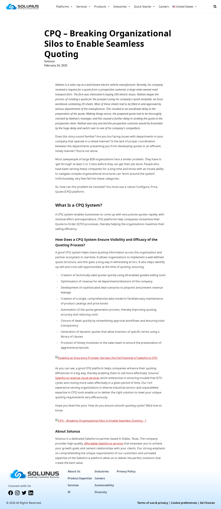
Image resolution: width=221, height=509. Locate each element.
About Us (74, 471)
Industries (102, 471)
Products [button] (100, 6)
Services (73, 485)
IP (69, 492)
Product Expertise (80, 478)
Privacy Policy (126, 471)
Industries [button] (120, 6)
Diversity (101, 492)
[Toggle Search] (215, 6)
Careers (164, 6)
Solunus (49, 61)
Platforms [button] (62, 6)
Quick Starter (142, 6)
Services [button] (81, 6)
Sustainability (104, 485)
